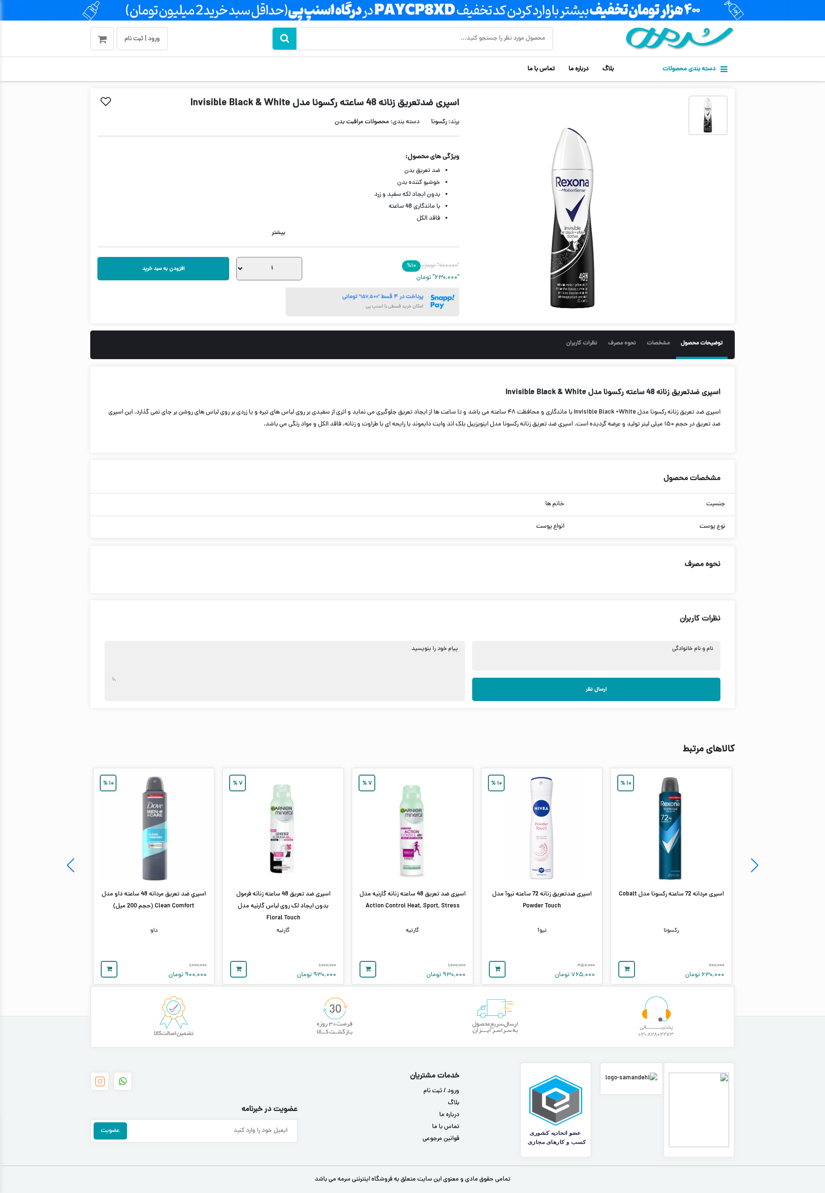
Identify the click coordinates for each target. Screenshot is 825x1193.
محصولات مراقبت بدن (362, 122)
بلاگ (608, 69)
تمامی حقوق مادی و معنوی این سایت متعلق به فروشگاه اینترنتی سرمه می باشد (412, 1179)
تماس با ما (541, 69)
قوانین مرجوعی (441, 1139)
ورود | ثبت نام (142, 39)
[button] (754, 865)
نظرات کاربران (581, 343)
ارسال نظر (596, 689)
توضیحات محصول (702, 343)
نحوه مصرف (622, 343)
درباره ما (579, 69)
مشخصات (658, 343)
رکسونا (439, 122)
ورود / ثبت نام (441, 1091)
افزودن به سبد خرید (163, 269)
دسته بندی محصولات (689, 69)
